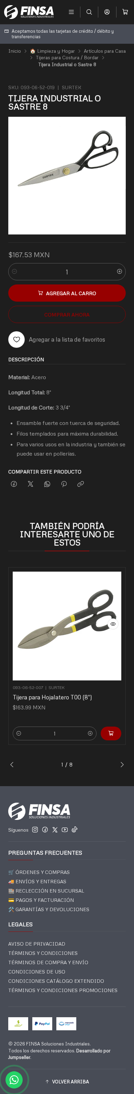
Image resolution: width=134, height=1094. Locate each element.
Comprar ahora (67, 314)
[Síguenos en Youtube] (65, 829)
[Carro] (125, 12)
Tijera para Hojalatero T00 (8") (52, 697)
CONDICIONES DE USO (36, 972)
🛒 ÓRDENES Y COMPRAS (39, 872)
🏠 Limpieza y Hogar (52, 51)
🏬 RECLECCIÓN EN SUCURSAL (46, 891)
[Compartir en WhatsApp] (47, 484)
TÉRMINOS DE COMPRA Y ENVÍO (48, 962)
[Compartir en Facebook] (14, 484)
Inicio (14, 51)
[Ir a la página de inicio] (29, 12)
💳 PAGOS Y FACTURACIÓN (41, 900)
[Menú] (71, 12)
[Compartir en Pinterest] (64, 484)
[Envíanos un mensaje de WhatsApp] (14, 1079)
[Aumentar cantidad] (119, 271)
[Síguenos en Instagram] (35, 829)
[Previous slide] (13, 764)
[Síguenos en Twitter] (55, 829)
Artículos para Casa (105, 51)
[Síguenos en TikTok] (74, 829)
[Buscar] (89, 12)
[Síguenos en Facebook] (45, 829)
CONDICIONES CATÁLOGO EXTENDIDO (56, 981)
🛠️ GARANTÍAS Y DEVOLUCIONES (48, 909)
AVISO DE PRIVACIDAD (36, 944)
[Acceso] (107, 12)
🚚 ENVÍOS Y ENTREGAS (37, 881)
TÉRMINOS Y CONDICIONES (43, 953)
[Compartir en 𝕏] (30, 484)
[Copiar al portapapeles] (80, 484)
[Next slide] (120, 764)
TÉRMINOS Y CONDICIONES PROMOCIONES (63, 990)
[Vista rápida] (113, 623)
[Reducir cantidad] (14, 271)
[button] (67, 1081)
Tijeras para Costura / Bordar (67, 57)
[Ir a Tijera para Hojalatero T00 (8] (67, 626)
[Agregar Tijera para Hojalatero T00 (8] (111, 733)
